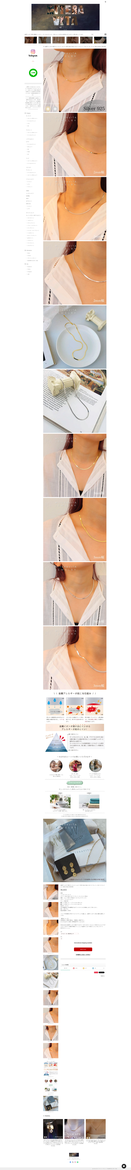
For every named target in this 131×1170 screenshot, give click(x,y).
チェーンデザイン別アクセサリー (33, 215)
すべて (65, 968)
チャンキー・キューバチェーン (33, 230)
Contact (29, 255)
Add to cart (83, 949)
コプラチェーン (30, 240)
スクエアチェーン (30, 245)
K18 (28, 125)
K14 (28, 154)
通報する (102, 975)
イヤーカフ (28, 167)
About (28, 253)
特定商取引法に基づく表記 (32, 260)
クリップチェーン (30, 227)
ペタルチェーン (30, 220)
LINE (28, 274)
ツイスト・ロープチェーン (32, 225)
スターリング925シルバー (32, 118)
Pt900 (28, 151)
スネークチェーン (30, 217)
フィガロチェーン (30, 232)
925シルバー (29, 146)
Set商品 (28, 195)
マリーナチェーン (30, 242)
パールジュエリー (30, 179)
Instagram (29, 271)
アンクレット (29, 170)
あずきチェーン (30, 237)
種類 (61, 931)
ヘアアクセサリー (30, 139)
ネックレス (28, 115)
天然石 (27, 190)
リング (27, 158)
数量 (61, 936)
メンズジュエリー (30, 193)
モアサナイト (29, 201)
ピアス (27, 141)
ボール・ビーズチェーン (32, 235)
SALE (27, 198)
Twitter (29, 269)
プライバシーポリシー (31, 258)
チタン (28, 123)
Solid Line (28, 203)
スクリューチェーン (31, 222)
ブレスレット (29, 130)
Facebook (29, 266)
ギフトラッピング (30, 212)
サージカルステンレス (31, 120)
